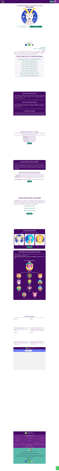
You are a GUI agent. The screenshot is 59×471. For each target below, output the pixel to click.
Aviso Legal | (22, 453)
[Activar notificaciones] (53, 468)
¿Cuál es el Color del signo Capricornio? (29, 68)
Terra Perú (17, 440)
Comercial (27, 446)
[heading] (29, 143)
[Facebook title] (26, 44)
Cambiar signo (23, 26)
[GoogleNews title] (32, 44)
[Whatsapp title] (29, 44)
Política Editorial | (33, 453)
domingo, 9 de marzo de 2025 (29, 208)
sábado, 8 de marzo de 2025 (29, 210)
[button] (6, 29)
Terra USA (29, 440)
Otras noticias (36, 442)
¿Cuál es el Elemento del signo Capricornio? (29, 66)
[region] (29, 34)
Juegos (22, 442)
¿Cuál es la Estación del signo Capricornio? (29, 64)
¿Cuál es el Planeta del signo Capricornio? (29, 70)
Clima (43, 440)
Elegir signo (29, 247)
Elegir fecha (29, 213)
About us (37, 453)
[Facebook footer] (26, 461)
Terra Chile (17, 438)
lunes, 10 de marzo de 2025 (29, 206)
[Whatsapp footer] (29, 461)
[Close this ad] (58, 465)
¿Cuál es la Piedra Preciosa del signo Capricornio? (29, 75)
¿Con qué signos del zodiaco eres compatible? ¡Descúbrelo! (29, 59)
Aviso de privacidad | (27, 453)
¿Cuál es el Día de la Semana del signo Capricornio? (29, 73)
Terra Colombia (29, 438)
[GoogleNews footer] (32, 461)
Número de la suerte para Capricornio (29, 61)
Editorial (32, 446)
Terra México (41, 438)
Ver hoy (35, 26)
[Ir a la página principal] (3, 1)
